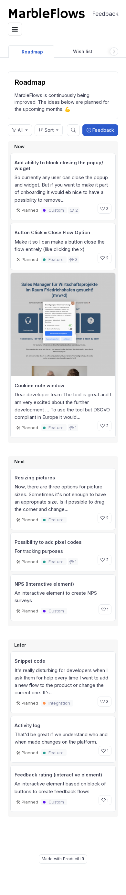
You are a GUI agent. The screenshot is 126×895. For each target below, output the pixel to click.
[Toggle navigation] (15, 29)
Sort (49, 130)
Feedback (101, 13)
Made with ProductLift (63, 858)
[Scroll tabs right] (114, 51)
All (20, 130)
